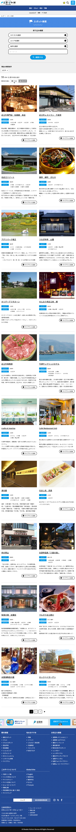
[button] (1, 722)
